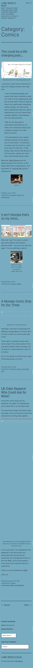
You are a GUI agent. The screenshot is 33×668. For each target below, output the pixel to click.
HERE (25, 570)
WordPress (19, 661)
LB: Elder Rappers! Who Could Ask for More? (13, 392)
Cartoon (13, 195)
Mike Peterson (14, 160)
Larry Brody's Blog (11, 657)
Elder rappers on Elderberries (15, 585)
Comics (19, 195)
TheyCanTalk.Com (18, 168)
